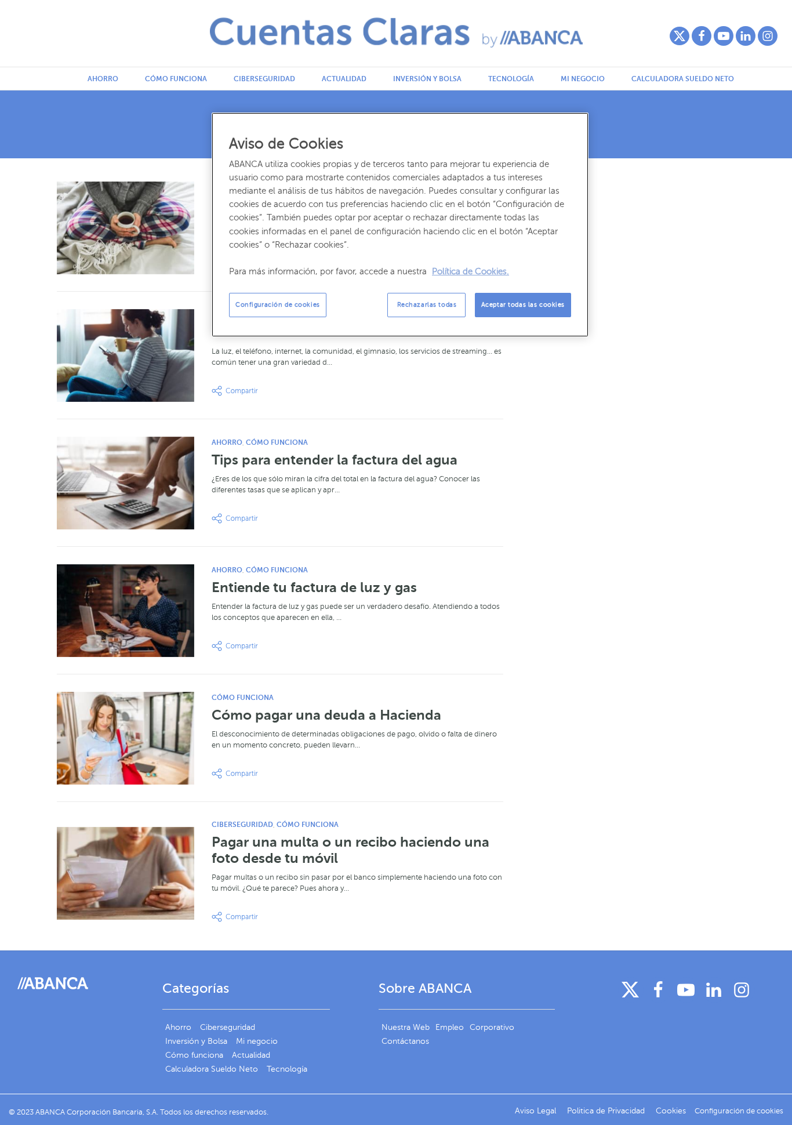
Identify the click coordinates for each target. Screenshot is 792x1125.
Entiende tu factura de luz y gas (314, 587)
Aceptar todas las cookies (523, 305)
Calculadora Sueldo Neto (682, 79)
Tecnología (511, 79)
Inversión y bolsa (427, 79)
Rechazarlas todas (427, 305)
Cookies (671, 1110)
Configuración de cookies (277, 305)
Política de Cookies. (470, 271)
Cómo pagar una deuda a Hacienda (326, 715)
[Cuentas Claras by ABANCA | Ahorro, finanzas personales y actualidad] (396, 32)
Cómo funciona (176, 79)
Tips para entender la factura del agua (334, 460)
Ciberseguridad (264, 79)
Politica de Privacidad (607, 1110)
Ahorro (103, 79)
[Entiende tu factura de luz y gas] (125, 610)
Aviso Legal (536, 1110)
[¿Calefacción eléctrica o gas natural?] (125, 228)
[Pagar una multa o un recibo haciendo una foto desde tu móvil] (125, 873)
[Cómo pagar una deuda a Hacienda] (125, 738)
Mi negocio (583, 79)
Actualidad (344, 79)
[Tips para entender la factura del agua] (125, 483)
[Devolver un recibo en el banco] (125, 355)
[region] (400, 225)
